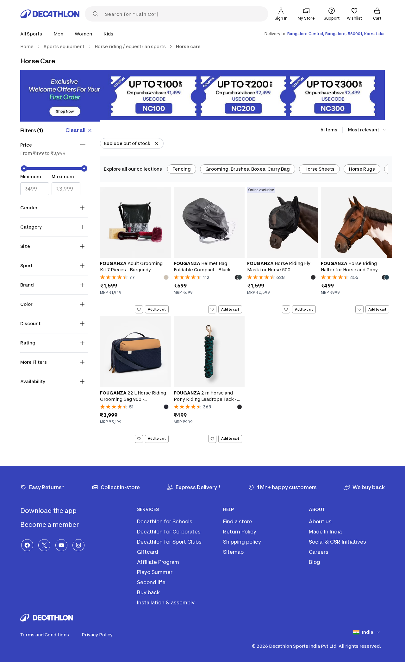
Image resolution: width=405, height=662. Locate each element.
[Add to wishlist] (139, 309)
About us (320, 521)
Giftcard (147, 552)
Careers (318, 552)
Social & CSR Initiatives (337, 542)
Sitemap (233, 552)
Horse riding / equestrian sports (130, 46)
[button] (33, 34)
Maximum (63, 176)
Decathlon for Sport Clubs (169, 542)
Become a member (50, 524)
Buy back (148, 592)
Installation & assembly (166, 602)
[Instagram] (78, 545)
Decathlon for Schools (164, 521)
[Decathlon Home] (50, 13)
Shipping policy (242, 542)
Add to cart (157, 309)
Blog (314, 562)
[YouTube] (61, 545)
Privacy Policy (97, 634)
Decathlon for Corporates (169, 531)
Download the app (49, 510)
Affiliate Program (158, 562)
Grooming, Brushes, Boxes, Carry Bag (247, 169)
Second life (151, 582)
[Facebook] (27, 545)
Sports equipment (64, 46)
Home (27, 46)
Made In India (325, 531)
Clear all (75, 130)
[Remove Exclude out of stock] (156, 143)
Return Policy (239, 531)
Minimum (30, 176)
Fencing (181, 169)
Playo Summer (154, 572)
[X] (44, 545)
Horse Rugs (362, 169)
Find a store (237, 521)
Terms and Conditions (44, 634)
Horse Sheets (319, 169)
